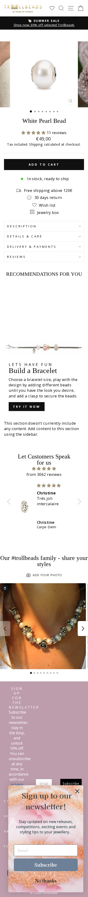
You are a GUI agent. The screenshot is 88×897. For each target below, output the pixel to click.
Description (22, 226)
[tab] (31, 673)
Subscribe (45, 864)
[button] (34, 132)
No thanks (46, 881)
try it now (26, 406)
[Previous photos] (5, 628)
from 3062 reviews (44, 474)
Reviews (16, 257)
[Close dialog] (77, 791)
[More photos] (83, 628)
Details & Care (24, 236)
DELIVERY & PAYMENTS (32, 247)
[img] (44, 468)
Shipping (36, 144)
